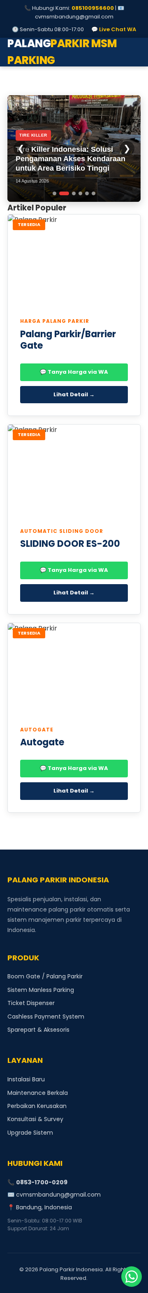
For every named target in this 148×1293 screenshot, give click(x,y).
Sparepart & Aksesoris (38, 1030)
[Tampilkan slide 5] (87, 193)
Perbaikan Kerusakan (37, 1106)
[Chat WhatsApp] (131, 1276)
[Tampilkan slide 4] (80, 193)
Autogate (42, 742)
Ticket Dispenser (31, 1003)
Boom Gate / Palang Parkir (45, 976)
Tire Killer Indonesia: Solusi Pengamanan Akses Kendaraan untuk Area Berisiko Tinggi (70, 159)
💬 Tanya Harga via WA (74, 372)
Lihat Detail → (74, 394)
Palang (62, 52)
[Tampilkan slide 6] (93, 193)
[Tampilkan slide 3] (74, 193)
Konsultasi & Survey (35, 1119)
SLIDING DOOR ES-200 (70, 543)
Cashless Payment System (45, 1016)
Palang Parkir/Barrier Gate (68, 340)
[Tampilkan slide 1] (54, 193)
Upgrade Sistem (30, 1133)
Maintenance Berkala (37, 1093)
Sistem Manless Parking (40, 990)
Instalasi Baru (26, 1079)
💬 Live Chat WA (113, 29)
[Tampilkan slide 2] (64, 193)
